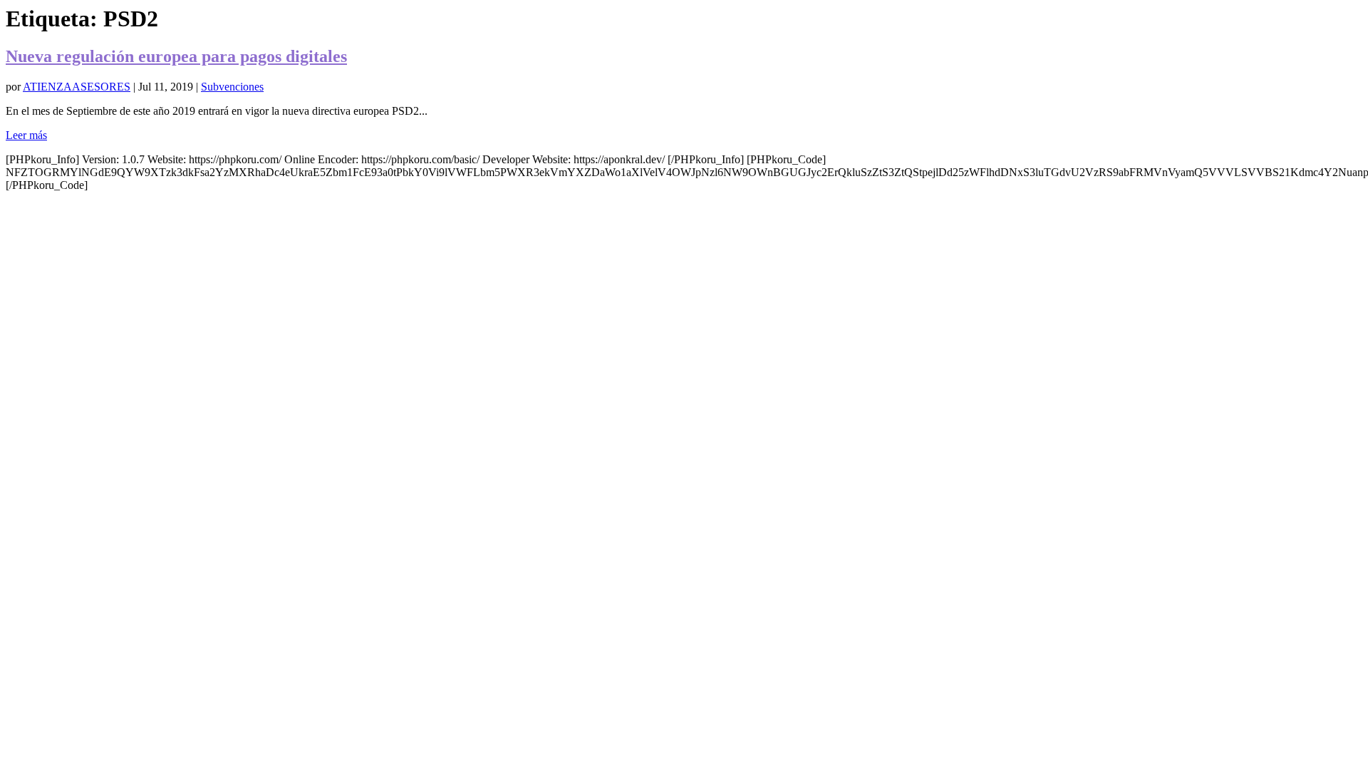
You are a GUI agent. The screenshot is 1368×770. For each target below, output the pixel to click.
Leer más (26, 135)
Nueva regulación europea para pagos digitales (176, 56)
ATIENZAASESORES (76, 87)
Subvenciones (232, 87)
